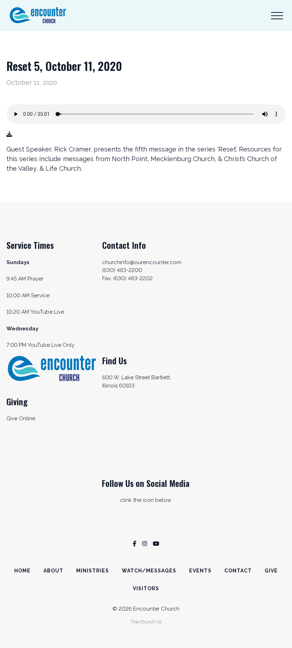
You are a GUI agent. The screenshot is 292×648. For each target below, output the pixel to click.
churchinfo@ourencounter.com (141, 262)
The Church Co (146, 621)
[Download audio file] (9, 134)
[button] (277, 16)
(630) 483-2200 (122, 270)
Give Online (20, 418)
